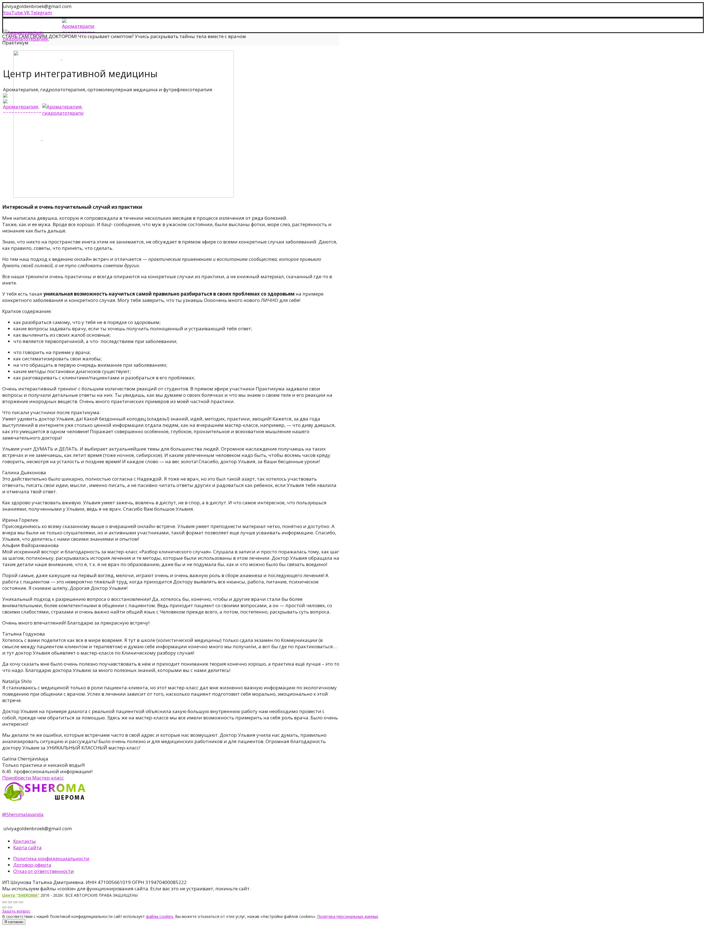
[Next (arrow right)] (10, 907)
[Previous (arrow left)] (4, 907)
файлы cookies (159, 916)
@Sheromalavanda (23, 814)
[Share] (10, 902)
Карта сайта (27, 847)
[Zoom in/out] (21, 902)
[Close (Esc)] (4, 902)
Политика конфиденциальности (51, 858)
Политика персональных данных (347, 916)
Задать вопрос (16, 911)
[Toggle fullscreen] (15, 902)
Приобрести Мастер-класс (33, 778)
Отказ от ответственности (43, 871)
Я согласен (13, 922)
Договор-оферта (32, 865)
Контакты (24, 841)
